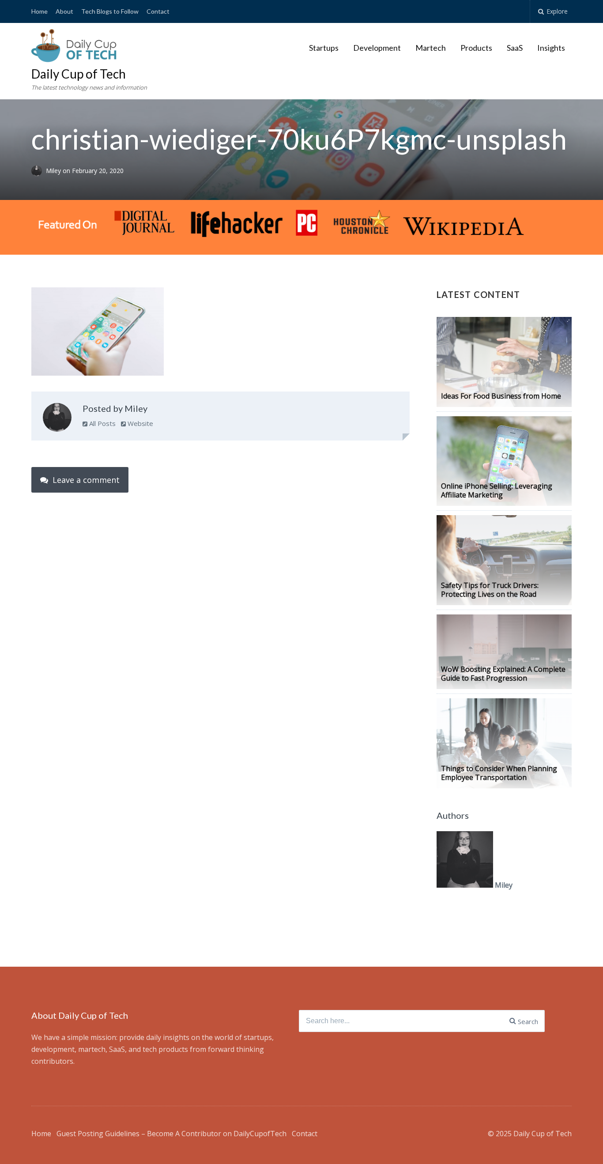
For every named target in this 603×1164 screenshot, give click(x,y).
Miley (54, 170)
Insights (551, 48)
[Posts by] (38, 170)
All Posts (101, 423)
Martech (430, 48)
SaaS (515, 48)
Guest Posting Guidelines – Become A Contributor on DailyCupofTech (171, 1133)
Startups (324, 48)
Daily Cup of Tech (78, 73)
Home (39, 11)
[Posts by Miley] (57, 419)
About (64, 11)
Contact (158, 11)
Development (377, 48)
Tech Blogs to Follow (110, 11)
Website (139, 423)
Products (476, 48)
